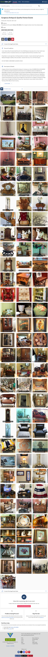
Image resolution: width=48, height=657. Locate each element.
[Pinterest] (29, 652)
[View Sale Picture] (8, 340)
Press (33, 640)
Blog (22, 642)
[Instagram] (24, 652)
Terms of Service (35, 638)
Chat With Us (11, 639)
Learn (22, 639)
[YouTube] (26, 652)
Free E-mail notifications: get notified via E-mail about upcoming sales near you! (30, 634)
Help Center (34, 642)
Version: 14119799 (10, 646)
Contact (23, 643)
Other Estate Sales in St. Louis (12, 12)
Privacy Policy (35, 639)
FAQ (22, 638)
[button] (24, 44)
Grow (22, 640)
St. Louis (10, 628)
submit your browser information (7, 617)
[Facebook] (18, 652)
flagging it (42, 617)
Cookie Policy (35, 643)
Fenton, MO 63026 (14, 627)
